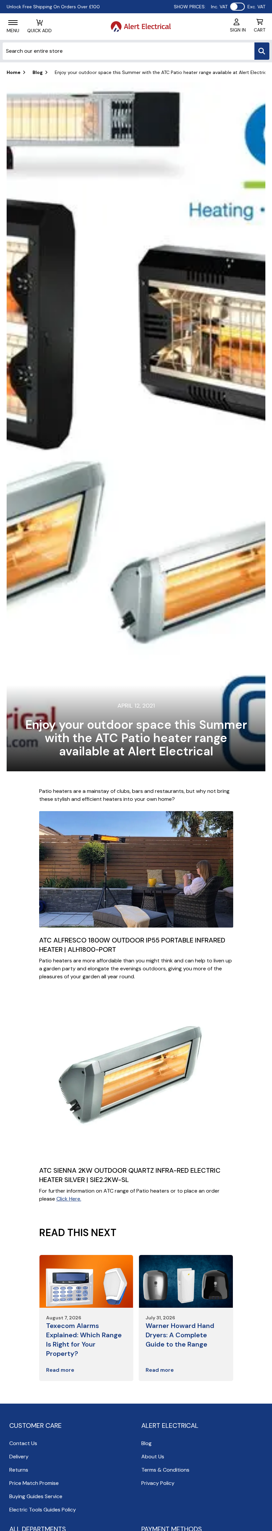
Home (14, 72)
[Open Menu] (13, 22)
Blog (38, 72)
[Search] (261, 51)
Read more (60, 1369)
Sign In (238, 30)
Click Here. (68, 1198)
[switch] (237, 7)
